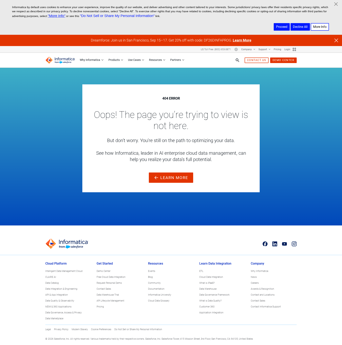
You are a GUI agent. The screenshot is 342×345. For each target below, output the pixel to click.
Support (263, 49)
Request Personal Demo (109, 283)
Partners (175, 59)
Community (154, 283)
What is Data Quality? (210, 300)
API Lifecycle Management (110, 300)
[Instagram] (294, 243)
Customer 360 (207, 306)
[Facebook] (265, 243)
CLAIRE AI (50, 277)
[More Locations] (236, 49)
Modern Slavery (80, 329)
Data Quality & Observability (59, 300)
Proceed (281, 27)
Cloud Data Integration (211, 277)
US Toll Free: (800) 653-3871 (216, 49)
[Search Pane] (237, 60)
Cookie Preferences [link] (101, 329)
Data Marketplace (54, 318)
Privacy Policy (61, 329)
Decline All (300, 27)
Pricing (277, 49)
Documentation (156, 289)
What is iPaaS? (207, 283)
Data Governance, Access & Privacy (63, 312)
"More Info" (56, 16)
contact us (256, 60)
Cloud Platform (56, 263)
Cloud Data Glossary (158, 300)
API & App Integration (56, 294)
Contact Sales (104, 289)
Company (246, 49)
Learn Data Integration (215, 263)
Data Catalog (52, 283)
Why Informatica (90, 59)
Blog (150, 277)
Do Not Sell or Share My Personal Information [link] (138, 329)
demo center (283, 60)
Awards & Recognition (262, 289)
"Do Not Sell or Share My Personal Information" (117, 16)
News (254, 277)
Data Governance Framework (214, 294)
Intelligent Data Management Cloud (64, 271)
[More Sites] (294, 49)
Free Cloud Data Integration (111, 277)
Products (114, 59)
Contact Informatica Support (266, 306)
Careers (255, 283)
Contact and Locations (263, 294)
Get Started (105, 263)
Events (151, 271)
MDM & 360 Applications (58, 306)
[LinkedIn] (274, 243)
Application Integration (211, 312)
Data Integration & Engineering (61, 289)
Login (287, 49)
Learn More (242, 40)
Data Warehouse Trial (108, 294)
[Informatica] (60, 60)
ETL (201, 271)
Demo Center (103, 271)
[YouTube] (284, 243)
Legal (48, 329)
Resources (155, 59)
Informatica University (159, 294)
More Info (320, 27)
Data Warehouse (208, 289)
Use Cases (134, 59)
